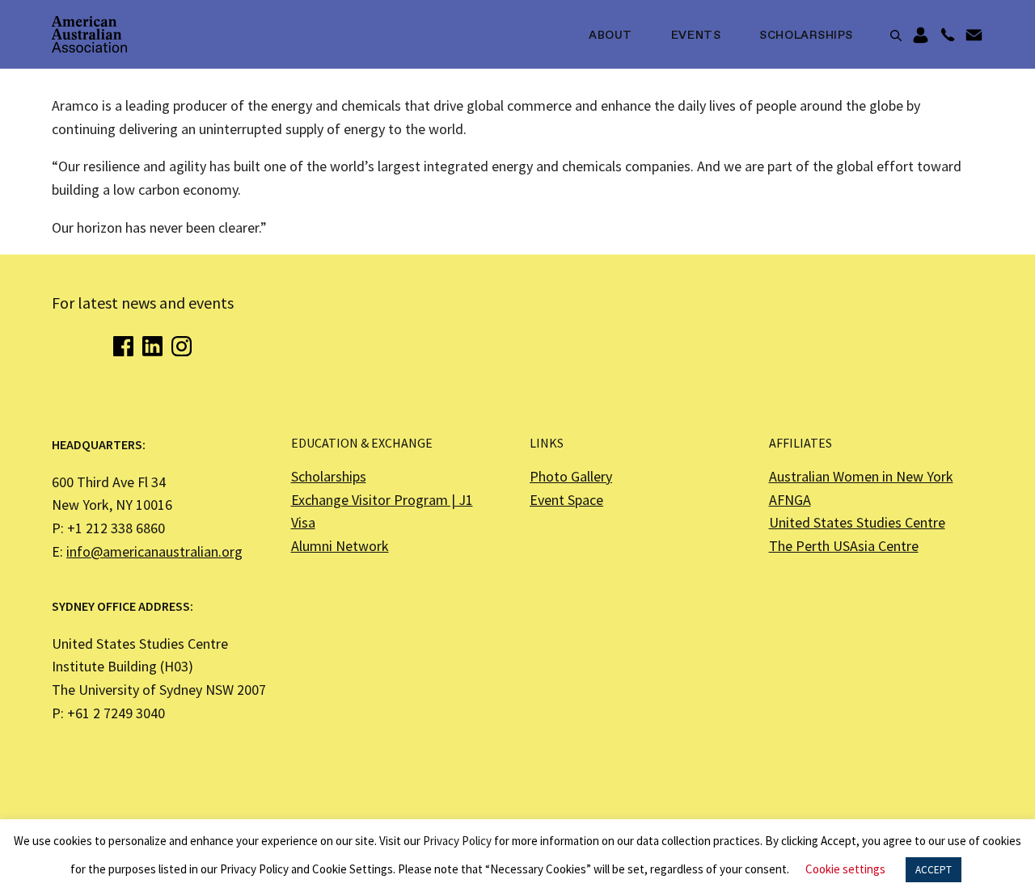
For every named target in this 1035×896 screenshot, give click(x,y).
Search (896, 35)
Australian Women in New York (861, 476)
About (610, 35)
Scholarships (806, 35)
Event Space (566, 499)
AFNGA (790, 499)
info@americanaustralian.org (154, 551)
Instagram (181, 346)
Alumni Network (340, 545)
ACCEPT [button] (933, 870)
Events (695, 35)
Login (920, 35)
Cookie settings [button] (845, 869)
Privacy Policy (457, 840)
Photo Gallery (571, 476)
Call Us (947, 35)
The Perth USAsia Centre (844, 545)
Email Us (974, 35)
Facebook (123, 346)
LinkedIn (152, 346)
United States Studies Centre (857, 522)
